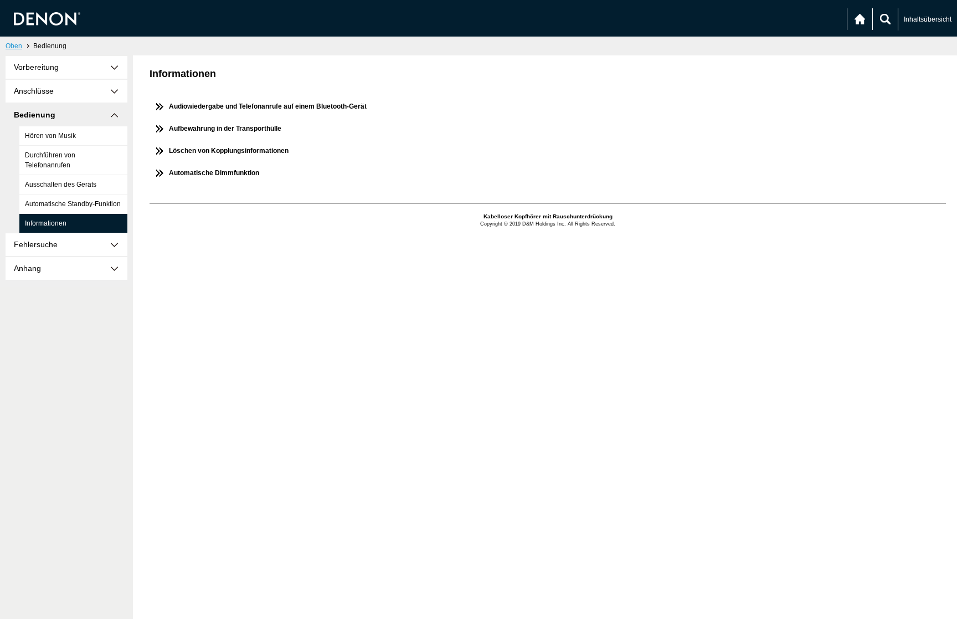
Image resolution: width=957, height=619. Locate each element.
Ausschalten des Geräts (60, 184)
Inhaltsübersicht (927, 19)
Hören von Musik (50, 136)
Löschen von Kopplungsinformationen (229, 151)
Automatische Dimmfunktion (214, 173)
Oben (14, 46)
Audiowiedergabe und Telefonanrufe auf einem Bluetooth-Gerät (268, 106)
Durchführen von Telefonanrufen (50, 160)
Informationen (45, 223)
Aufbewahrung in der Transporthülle (225, 128)
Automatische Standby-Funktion (73, 204)
